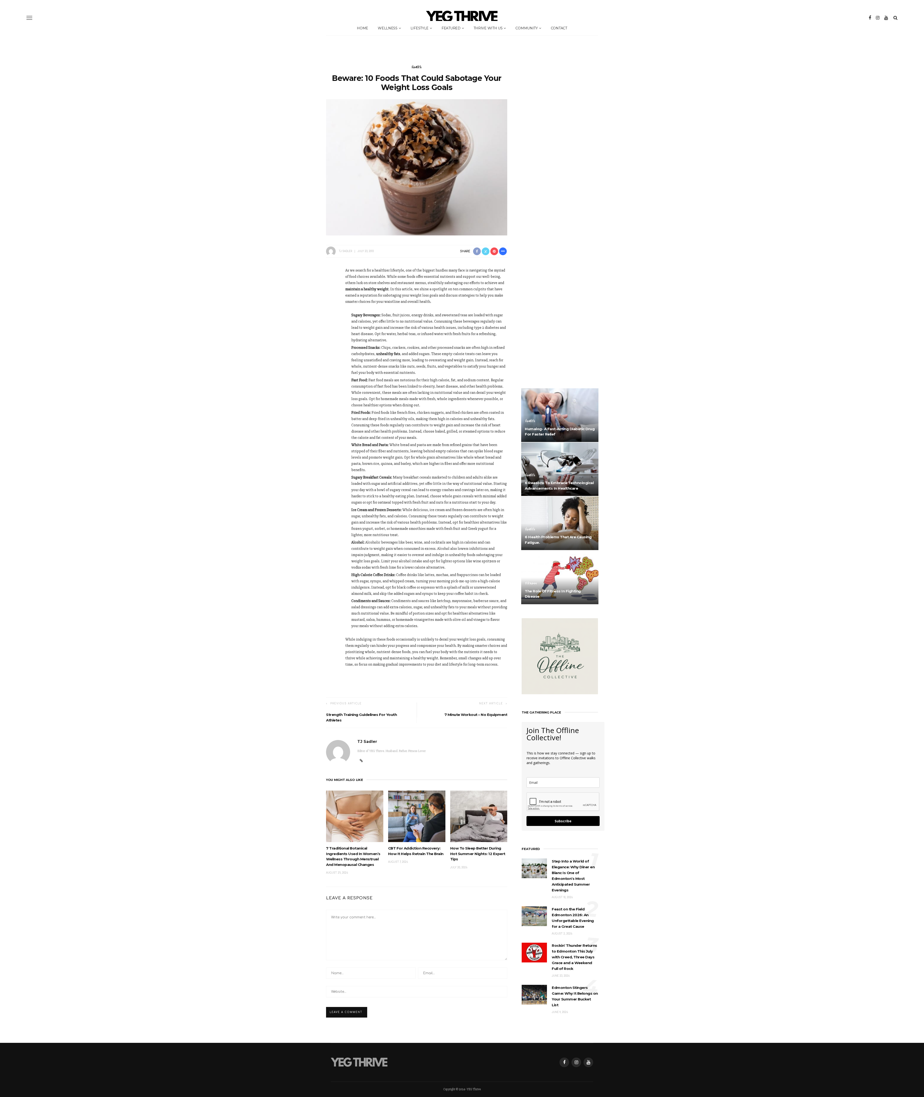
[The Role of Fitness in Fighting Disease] (559, 577)
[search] (895, 18)
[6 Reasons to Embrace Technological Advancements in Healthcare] (559, 469)
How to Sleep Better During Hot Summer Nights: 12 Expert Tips (477, 853)
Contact (559, 28)
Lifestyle (420, 28)
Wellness (388, 28)
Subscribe (563, 821)
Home (362, 28)
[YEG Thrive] (359, 1062)
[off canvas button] (29, 18)
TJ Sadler (345, 251)
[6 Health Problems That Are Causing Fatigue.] (559, 523)
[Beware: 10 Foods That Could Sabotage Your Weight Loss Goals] (416, 167)
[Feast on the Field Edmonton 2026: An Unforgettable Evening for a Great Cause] (534, 916)
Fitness (531, 583)
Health (417, 67)
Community (526, 28)
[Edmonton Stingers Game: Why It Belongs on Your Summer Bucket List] (534, 994)
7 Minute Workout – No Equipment (475, 714)
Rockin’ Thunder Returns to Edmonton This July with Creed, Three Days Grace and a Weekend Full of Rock (574, 957)
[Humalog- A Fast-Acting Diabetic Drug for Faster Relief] (559, 414)
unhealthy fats (388, 353)
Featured (451, 28)
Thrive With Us (488, 28)
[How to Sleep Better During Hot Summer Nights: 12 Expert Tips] (478, 816)
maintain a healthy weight (367, 289)
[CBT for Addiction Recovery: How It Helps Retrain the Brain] (416, 816)
